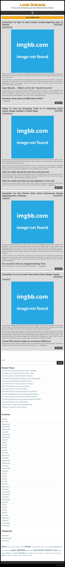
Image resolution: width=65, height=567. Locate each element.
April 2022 (4, 512)
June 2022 (4, 507)
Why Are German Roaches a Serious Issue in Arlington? (15, 386)
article (8, 546)
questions (8, 553)
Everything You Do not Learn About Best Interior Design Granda (30, 274)
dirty (39, 546)
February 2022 (5, 518)
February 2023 (5, 486)
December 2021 (6, 523)
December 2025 (6, 424)
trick (7, 555)
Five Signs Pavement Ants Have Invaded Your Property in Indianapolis (19, 370)
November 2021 (6, 525)
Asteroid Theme (60, 565)
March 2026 (5, 421)
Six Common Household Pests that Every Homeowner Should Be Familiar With (21, 399)
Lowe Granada (32, 4)
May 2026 (4, 419)
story (43, 553)
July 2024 (4, 442)
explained (50, 546)
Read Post (58, 102)
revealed (22, 553)
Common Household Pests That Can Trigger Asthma (15, 402)
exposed (56, 546)
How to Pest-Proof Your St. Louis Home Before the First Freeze (17, 383)
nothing (3, 553)
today (3, 555)
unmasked (25, 555)
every (42, 546)
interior (48, 550)
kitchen (55, 550)
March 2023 (5, 484)
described (22, 546)
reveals (27, 553)
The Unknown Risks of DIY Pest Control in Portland (14, 389)
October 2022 (5, 497)
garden (14, 550)
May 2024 (4, 447)
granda (21, 550)
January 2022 (5, 520)
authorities (13, 546)
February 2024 (5, 455)
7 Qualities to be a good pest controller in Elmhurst (14, 407)
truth (9, 555)
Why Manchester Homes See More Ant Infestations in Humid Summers (19, 391)
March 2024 (5, 452)
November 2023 (6, 463)
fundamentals (7, 550)
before (17, 546)
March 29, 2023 (58, 24)
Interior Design (6, 279)
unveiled (30, 555)
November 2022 (6, 494)
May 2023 (4, 478)
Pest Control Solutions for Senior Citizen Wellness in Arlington (17, 376)
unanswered (14, 555)
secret (31, 553)
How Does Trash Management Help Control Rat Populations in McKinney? (20, 394)
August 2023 (5, 471)
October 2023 (5, 466)
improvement (38, 550)
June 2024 (4, 445)
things (59, 553)
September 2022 (6, 499)
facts (61, 546)
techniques (52, 553)
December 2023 (6, 460)
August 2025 (5, 432)
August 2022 (5, 502)
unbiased (20, 555)
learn (60, 550)
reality (12, 553)
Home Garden (6, 198)
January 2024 (5, 458)
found (3, 550)
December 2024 (6, 434)
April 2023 (4, 481)
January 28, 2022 (58, 276)
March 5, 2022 (58, 111)
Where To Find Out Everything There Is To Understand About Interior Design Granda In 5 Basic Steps (32, 109)
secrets (35, 553)
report (16, 553)
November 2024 (6, 437)
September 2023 (6, 468)
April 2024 (4, 450)
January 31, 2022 (58, 195)
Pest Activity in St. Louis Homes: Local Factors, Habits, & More (17, 373)
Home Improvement (7, 27)
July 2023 (4, 473)
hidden (30, 550)
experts (46, 546)
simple (39, 553)
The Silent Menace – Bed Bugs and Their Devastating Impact (17, 404)
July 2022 (4, 504)
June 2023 (4, 476)
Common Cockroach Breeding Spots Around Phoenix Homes (17, 381)
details (35, 546)
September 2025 (6, 429)
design (27, 546)
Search (3, 360)
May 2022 (4, 510)
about (4, 546)
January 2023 (5, 489)
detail (33, 546)
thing (56, 553)
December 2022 (6, 492)
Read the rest (7, 101)
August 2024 (5, 439)
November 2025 (6, 426)
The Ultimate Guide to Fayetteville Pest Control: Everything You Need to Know (21, 378)
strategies (47, 553)
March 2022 (5, 515)
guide (27, 550)
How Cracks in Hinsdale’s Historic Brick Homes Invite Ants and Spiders (19, 396)
